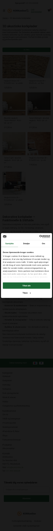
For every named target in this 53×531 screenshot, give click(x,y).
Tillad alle (26, 285)
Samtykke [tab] (9, 243)
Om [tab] (43, 243)
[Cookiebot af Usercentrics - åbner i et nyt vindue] (39, 236)
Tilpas (25, 293)
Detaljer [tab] (26, 243)
